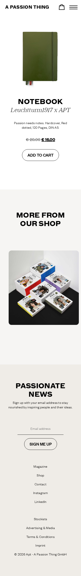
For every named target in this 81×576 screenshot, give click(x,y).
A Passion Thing (27, 7)
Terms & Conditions (40, 536)
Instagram (40, 493)
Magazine (40, 466)
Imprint (40, 545)
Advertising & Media (40, 528)
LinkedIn (41, 501)
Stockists (40, 519)
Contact (40, 484)
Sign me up (41, 443)
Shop (40, 475)
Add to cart (40, 154)
